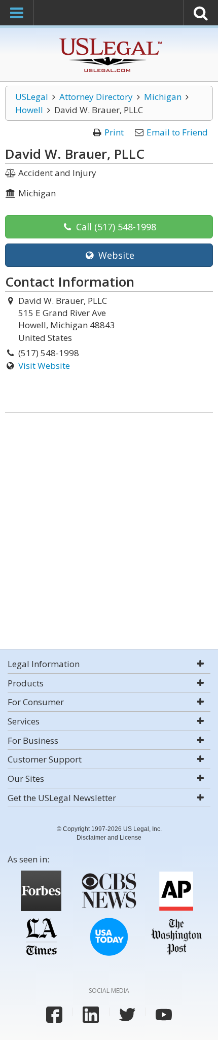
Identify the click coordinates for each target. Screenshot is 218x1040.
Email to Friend (177, 132)
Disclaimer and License (109, 837)
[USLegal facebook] (54, 1015)
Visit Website (44, 365)
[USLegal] (109, 39)
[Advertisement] (109, 532)
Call (115, 227)
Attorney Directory (96, 96)
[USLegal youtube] (164, 1015)
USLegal (31, 96)
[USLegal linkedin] (91, 1015)
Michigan (162, 96)
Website (115, 255)
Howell (29, 110)
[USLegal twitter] (127, 1015)
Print (114, 132)
